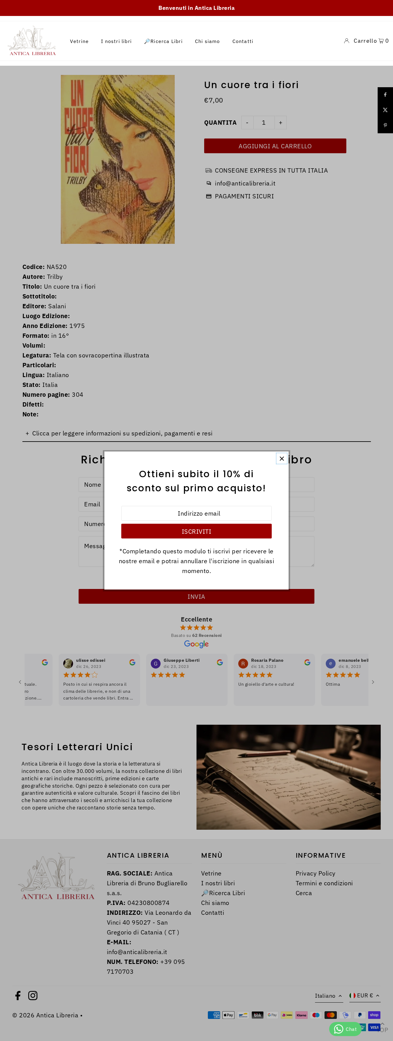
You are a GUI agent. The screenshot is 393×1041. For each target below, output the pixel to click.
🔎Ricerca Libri (163, 41)
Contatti (243, 41)
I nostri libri (116, 41)
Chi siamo (207, 41)
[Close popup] (281, 458)
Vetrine (79, 41)
